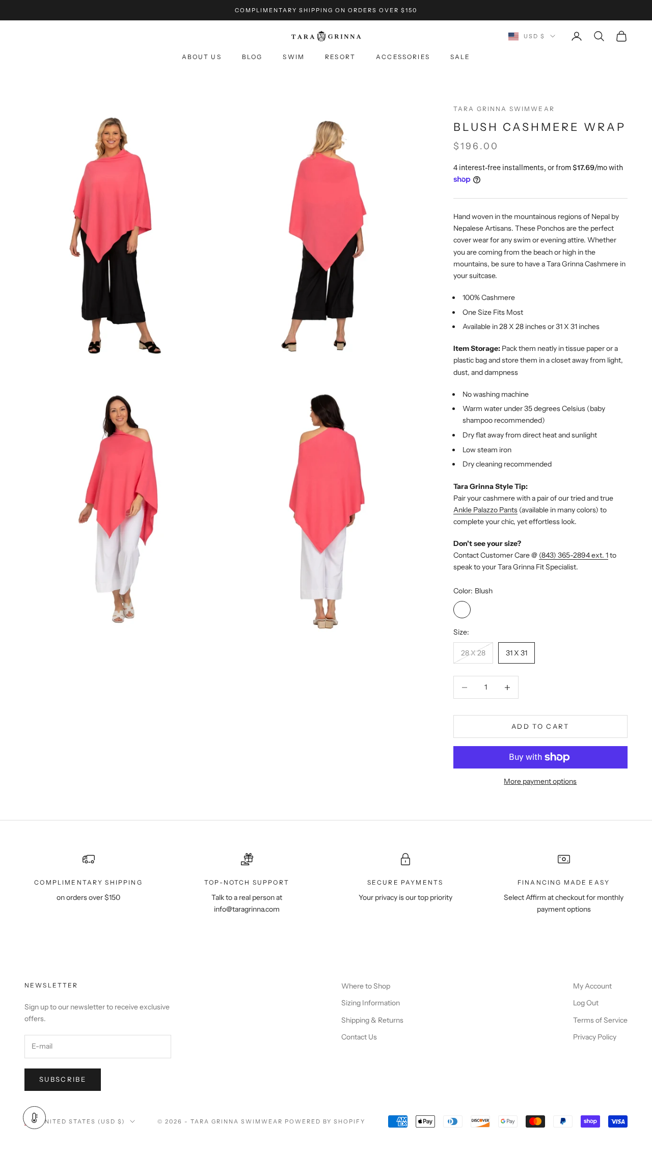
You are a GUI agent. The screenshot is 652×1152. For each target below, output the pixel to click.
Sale (460, 57)
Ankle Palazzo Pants (485, 509)
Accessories (403, 57)
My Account (592, 986)
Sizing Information (370, 1002)
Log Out (586, 1002)
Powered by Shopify (325, 1121)
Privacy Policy (594, 1036)
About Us (202, 57)
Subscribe (62, 1079)
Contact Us (359, 1036)
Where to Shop (365, 986)
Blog (252, 57)
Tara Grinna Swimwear (504, 109)
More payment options (540, 781)
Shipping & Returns (372, 1020)
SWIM (294, 57)
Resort (340, 57)
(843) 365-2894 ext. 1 (573, 555)
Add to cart (540, 726)
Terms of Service (600, 1020)
